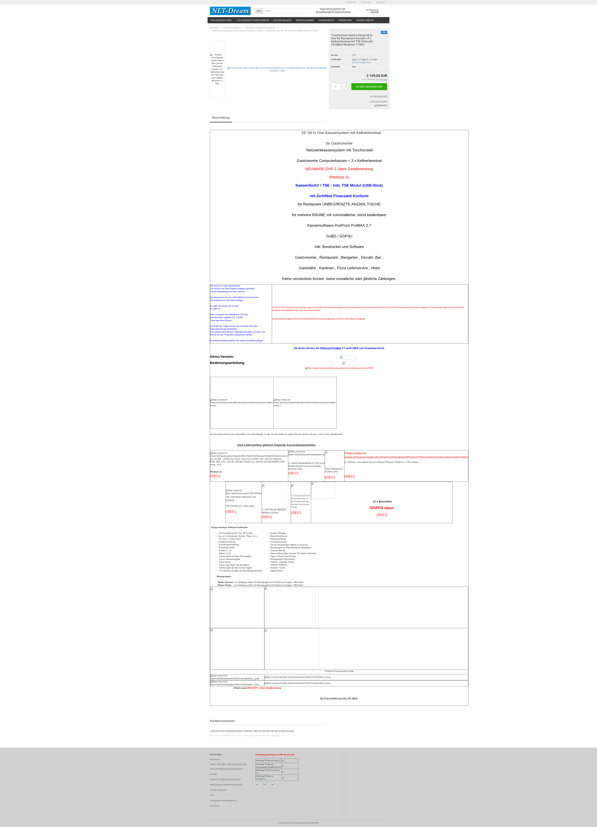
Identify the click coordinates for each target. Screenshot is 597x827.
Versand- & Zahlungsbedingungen (225, 779)
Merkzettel (380, 2)
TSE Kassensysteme (220, 20)
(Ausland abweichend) (361, 62)
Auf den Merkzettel (378, 96)
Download (214, 806)
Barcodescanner (305, 20)
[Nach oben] (588, 822)
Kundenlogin (366, 2)
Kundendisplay (326, 20)
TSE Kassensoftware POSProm (252, 20)
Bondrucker (345, 20)
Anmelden (275, 735)
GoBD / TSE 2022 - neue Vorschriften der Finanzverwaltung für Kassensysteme (228, 766)
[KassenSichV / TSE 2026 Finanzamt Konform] (230, 11)
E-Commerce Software (288, 823)
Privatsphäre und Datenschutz (223, 800)
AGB (212, 795)
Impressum (215, 759)
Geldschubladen (282, 20)
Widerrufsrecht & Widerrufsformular (226, 785)
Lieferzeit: (336, 59)
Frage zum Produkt (378, 101)
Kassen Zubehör (365, 20)
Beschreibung (220, 117)
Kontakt (213, 774)
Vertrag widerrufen (218, 790)
